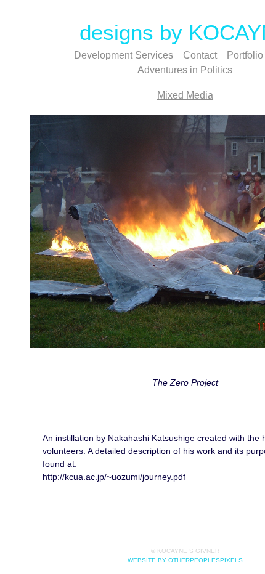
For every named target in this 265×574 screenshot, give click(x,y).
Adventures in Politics (184, 70)
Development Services (123, 55)
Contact (200, 55)
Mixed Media (185, 95)
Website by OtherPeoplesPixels (185, 560)
